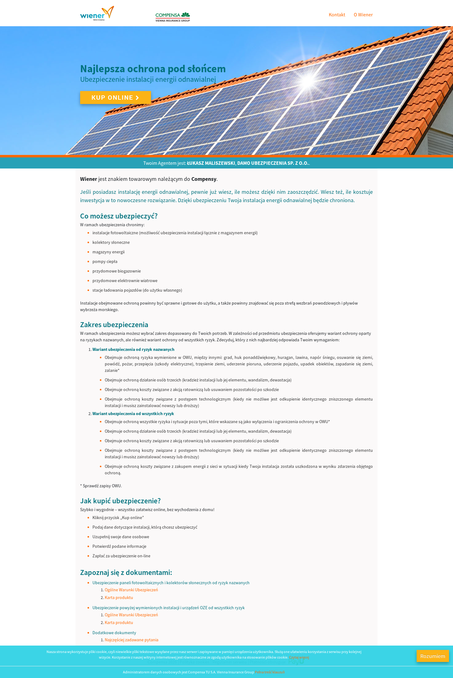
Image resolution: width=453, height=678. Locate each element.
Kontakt (337, 14)
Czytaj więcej (299, 657)
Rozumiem (432, 655)
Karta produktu (119, 597)
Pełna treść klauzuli (270, 672)
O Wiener (363, 14)
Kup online (112, 97)
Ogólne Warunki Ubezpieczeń (131, 590)
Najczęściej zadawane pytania (131, 640)
